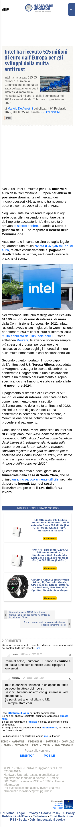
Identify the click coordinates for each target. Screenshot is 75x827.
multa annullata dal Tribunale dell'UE (28, 336)
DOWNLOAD (68, 741)
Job (32, 819)
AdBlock (24, 816)
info (38, 647)
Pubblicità (9, 816)
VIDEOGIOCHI (35, 741)
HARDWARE (18, 741)
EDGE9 (7, 745)
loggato (32, 721)
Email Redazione (61, 816)
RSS (13, 819)
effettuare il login (18, 712)
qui (46, 735)
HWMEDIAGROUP (63, 745)
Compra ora (50, 538)
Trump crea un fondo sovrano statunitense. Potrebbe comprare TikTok (45, 623)
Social (23, 819)
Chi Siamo (7, 813)
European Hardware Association (58, 805)
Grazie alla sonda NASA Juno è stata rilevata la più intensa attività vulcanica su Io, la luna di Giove (29, 615)
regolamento (49, 727)
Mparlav (16, 678)
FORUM (46, 745)
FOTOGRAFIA (21, 745)
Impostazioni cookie (51, 819)
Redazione (40, 816)
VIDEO (35, 745)
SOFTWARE (52, 741)
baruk (15, 654)
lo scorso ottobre (26, 226)
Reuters (22, 340)
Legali (21, 813)
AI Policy (68, 813)
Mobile (49, 755)
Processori (50, 112)
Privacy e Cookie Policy (44, 813)
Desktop (27, 755)
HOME (4, 741)
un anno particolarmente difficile (35, 479)
